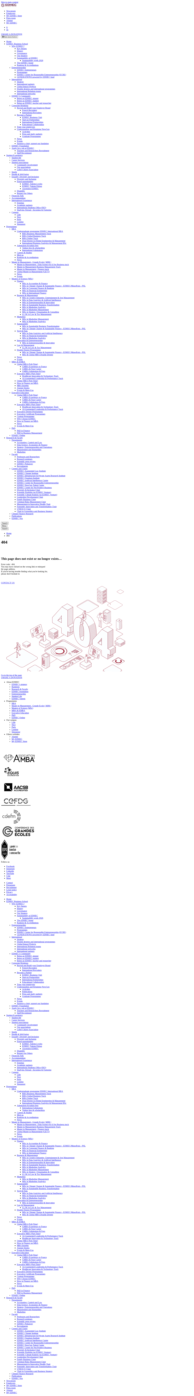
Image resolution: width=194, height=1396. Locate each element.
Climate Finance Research (22, 514)
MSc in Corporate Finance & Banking (38, 288)
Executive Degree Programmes (30, 412)
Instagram (10, 869)
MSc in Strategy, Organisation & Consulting (40, 312)
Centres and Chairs (19, 468)
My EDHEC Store (14, 16)
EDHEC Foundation (20, 146)
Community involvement (27, 165)
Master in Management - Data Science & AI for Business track (43, 264)
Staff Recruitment (24, 153)
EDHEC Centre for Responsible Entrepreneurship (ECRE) (41, 75)
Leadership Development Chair (30, 497)
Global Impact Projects (26, 86)
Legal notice (11, 890)
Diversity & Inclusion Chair (28, 490)
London (20, 222)
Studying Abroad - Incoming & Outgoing (34, 210)
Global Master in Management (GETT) (33, 272)
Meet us (20, 255)
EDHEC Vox (17, 518)
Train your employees (26, 127)
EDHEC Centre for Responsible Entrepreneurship (38, 483)
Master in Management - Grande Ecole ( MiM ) (31, 262)
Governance (22, 53)
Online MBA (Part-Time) (27, 381)
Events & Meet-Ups (25, 390)
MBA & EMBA (18, 362)
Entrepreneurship (19, 67)
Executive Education (20, 393)
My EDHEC (11, 23)
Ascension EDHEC (30, 188)
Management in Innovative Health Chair (33, 504)
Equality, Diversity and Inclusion (25, 177)
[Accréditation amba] (19, 762)
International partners (25, 84)
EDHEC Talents (18, 699)
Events (20, 141)
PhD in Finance (23, 431)
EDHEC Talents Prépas (32, 186)
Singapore (21, 224)
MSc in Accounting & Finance (35, 283)
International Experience (22, 200)
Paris (19, 219)
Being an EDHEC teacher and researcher (34, 103)
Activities (26, 132)
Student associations (20, 162)
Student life (16, 158)
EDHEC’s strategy (19, 684)
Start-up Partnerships (30, 120)
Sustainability (22, 324)
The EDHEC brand (25, 63)
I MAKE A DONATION (11, 34)
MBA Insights (23, 385)
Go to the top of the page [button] (11, 675)
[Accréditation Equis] (11, 779)
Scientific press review (26, 461)
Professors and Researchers (28, 457)
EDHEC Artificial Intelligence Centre (32, 480)
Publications (17, 516)
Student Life (17, 696)
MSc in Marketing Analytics (34, 307)
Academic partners (24, 205)
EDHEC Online (18, 435)
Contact (9, 883)
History (20, 51)
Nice (19, 217)
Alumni (9, 20)
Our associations (24, 167)
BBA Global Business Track (34, 236)
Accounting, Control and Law (29, 442)
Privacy (9, 892)
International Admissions (32, 250)
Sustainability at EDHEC (27, 58)
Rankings (16, 687)
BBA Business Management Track (36, 234)
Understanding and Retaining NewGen (33, 129)
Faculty (15, 454)
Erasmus (20, 203)
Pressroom (10, 885)
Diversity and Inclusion (26, 179)
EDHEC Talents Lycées (32, 184)
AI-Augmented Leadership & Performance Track (42, 378)
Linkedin (10, 871)
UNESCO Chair (24, 509)
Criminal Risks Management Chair (31, 502)
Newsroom (11, 11)
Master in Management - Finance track (33, 269)
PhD (13, 428)
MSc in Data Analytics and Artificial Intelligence (42, 333)
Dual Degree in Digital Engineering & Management (43, 241)
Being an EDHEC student (28, 101)
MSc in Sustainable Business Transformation (40, 305)
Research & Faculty (14, 438)
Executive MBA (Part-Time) (29, 374)
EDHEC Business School (17, 44)
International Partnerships (32, 122)
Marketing (21, 317)
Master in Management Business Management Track (39, 267)
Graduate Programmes (31, 136)
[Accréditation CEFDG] (16, 808)
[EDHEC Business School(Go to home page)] (8, 6)
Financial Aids (18, 196)
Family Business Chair (26, 499)
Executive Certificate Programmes (31, 414)
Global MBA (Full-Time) (27, 364)
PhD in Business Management (29, 433)
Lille (19, 215)
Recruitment (11, 887)
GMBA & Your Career (31, 369)
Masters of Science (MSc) (22, 279)
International (17, 79)
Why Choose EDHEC (26, 419)
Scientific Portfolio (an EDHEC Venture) (34, 492)
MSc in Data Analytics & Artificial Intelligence (41, 300)
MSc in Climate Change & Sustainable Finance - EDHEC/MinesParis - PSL (54, 286)
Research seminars (24, 459)
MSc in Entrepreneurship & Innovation (38, 302)
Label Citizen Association (27, 169)
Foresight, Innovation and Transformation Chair (37, 506)
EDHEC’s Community (21, 96)
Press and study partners (32, 134)
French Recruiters (29, 110)
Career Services (18, 160)
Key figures (22, 48)
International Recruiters (32, 113)
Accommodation (18, 198)
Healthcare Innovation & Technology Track (40, 376)
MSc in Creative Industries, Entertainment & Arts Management (48, 298)
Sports (14, 172)
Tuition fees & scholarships (33, 248)
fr (7, 27)
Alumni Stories (23, 388)
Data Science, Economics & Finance (32, 445)
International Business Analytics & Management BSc (44, 243)
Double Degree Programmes (29, 350)
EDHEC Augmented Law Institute (31, 471)
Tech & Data (22, 331)
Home (8, 41)
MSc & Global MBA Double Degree (37, 355)
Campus (15, 212)
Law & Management (25, 345)
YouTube (10, 873)
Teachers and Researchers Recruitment (33, 151)
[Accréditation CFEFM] (11, 823)
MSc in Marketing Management (35, 309)
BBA (14, 229)
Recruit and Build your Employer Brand (33, 108)
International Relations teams (29, 91)
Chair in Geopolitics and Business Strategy (35, 511)
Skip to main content (9, 2)
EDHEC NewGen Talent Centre (30, 485)
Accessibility (11, 894)
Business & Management (27, 295)
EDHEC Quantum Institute (28, 478)
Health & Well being (20, 174)
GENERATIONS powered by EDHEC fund (35, 77)
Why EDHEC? (18, 46)
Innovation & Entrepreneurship (30, 340)
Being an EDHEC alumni (27, 98)
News (19, 139)
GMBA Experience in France (34, 366)
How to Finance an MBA (27, 383)
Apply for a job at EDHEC (23, 148)
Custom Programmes (25, 416)
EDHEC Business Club (32, 117)
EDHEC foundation (20, 691)
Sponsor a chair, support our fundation (33, 143)
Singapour (16, 732)
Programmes (22, 72)
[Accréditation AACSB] (16, 793)
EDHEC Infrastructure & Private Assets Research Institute (41, 476)
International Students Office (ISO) (31, 207)
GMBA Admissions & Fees (33, 371)
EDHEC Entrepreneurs (26, 70)
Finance (20, 281)
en (7, 30)
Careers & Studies (24, 253)
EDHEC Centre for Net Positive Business (34, 487)
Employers (10, 13)
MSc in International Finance (34, 293)
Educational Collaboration (33, 124)
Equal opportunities (25, 181)
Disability (21, 191)
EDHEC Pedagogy (25, 464)
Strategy (20, 82)
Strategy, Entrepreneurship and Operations (34, 447)
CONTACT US (8, 583)
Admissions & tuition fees (27, 245)
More (8, 878)
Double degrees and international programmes (36, 89)
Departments (17, 440)
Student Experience (14, 155)
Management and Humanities (29, 450)
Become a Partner (24, 115)
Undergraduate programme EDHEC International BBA (40, 231)
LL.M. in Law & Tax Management (36, 314)
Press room (11, 18)
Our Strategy (22, 56)
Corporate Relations (20, 105)
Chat (8, 876)
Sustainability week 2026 (32, 60)
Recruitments (22, 466)
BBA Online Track (30, 238)
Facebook (10, 866)
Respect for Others (24, 193)
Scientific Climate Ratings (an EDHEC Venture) (37, 495)
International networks (26, 94)
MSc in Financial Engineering (34, 291)
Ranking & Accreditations (28, 65)
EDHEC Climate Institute (27, 473)
